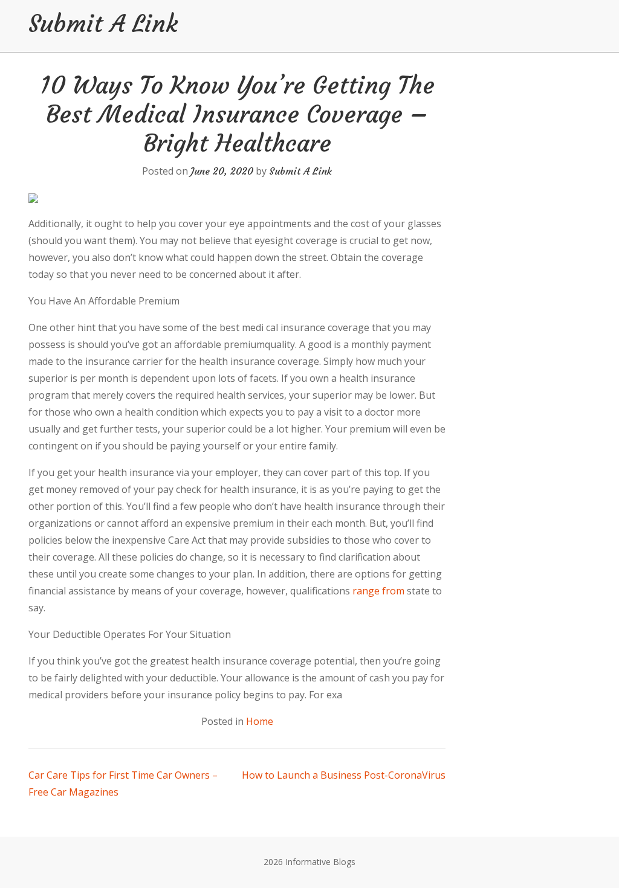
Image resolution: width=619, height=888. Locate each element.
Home (259, 721)
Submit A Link (103, 23)
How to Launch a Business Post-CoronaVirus (344, 775)
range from (378, 590)
